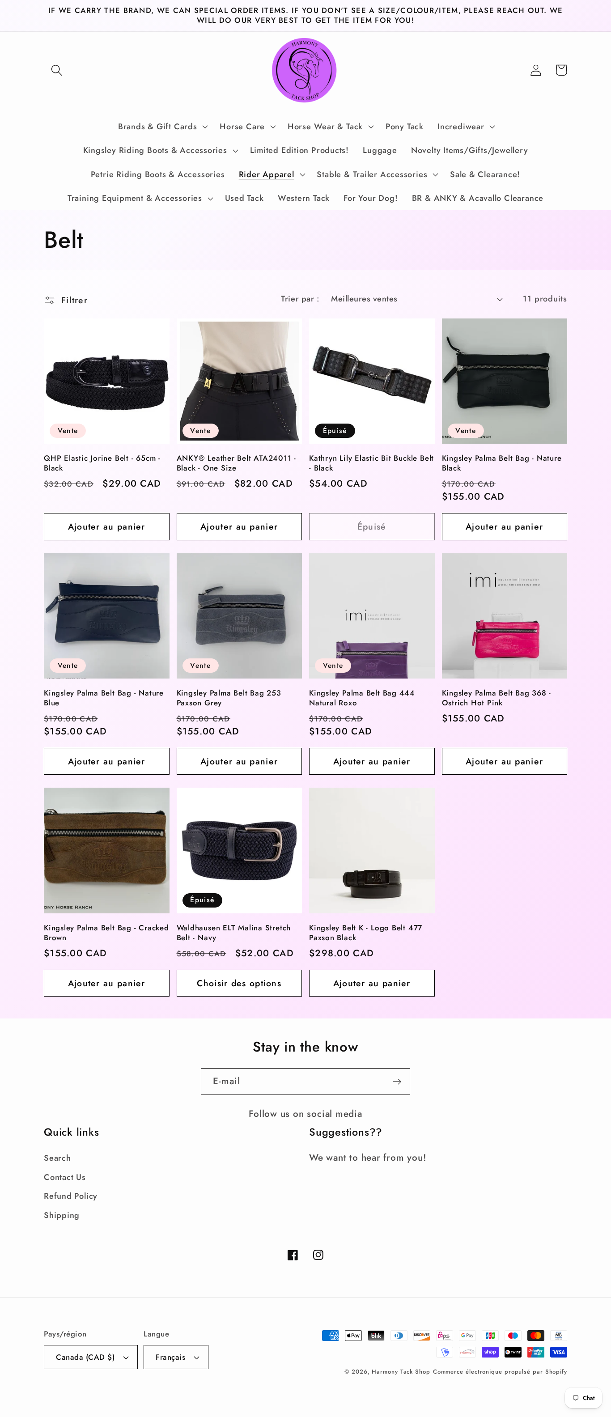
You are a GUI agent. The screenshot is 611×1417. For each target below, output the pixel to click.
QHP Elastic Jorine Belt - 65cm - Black (102, 463)
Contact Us (65, 1177)
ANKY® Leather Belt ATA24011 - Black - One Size (237, 463)
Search (57, 1158)
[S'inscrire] (397, 1081)
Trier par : (300, 299)
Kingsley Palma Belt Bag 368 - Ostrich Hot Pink (497, 698)
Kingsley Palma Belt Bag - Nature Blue (104, 698)
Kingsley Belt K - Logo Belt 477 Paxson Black (365, 933)
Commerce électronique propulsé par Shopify (500, 1371)
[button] (56, 70)
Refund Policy (71, 1196)
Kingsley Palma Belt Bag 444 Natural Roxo (362, 698)
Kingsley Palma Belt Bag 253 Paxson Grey (229, 698)
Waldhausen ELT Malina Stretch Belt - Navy (234, 933)
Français (170, 1357)
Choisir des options (239, 983)
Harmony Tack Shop (401, 1371)
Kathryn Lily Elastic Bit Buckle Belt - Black (371, 463)
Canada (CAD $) (85, 1357)
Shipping (62, 1215)
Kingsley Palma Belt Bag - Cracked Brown (106, 933)
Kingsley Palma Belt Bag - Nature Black (502, 463)
